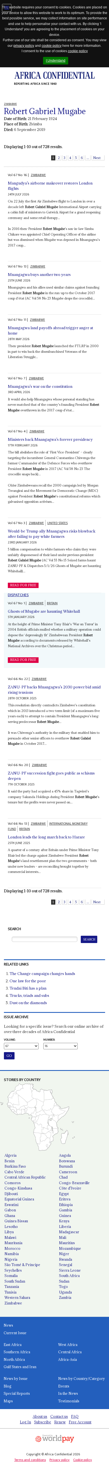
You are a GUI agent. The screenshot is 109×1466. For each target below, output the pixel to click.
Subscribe (42, 1422)
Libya (9, 1232)
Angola (65, 1155)
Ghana (9, 1215)
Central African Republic (25, 1177)
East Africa (13, 1344)
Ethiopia (66, 1204)
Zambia (65, 1297)
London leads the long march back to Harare (46, 837)
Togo (63, 1286)
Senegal (65, 1264)
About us (40, 1416)
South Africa (69, 1275)
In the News (68, 1393)
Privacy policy (59, 1460)
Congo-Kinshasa (18, 1188)
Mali (62, 1237)
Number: (49, 1039)
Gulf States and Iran (20, 1366)
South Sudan (14, 1281)
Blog (7, 1386)
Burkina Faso (15, 1166)
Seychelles (13, 1270)
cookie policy (51, 46)
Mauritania (13, 1243)
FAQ (75, 1416)
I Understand (55, 61)
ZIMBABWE (38, 175)
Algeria (10, 1155)
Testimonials (68, 1401)
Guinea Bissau (16, 1221)
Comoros (12, 1183)
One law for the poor (28, 980)
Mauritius (67, 1243)
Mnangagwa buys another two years (39, 274)
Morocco (12, 1248)
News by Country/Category (81, 1378)
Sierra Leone (70, 1270)
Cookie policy (82, 1460)
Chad (63, 1177)
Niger (64, 1253)
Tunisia (10, 1292)
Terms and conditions (30, 1460)
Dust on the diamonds (28, 1002)
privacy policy (23, 46)
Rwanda (65, 1259)
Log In (25, 1422)
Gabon (10, 1210)
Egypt (64, 1193)
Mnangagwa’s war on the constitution (40, 386)
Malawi (10, 1237)
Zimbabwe (13, 1303)
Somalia (11, 1275)
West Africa (67, 1344)
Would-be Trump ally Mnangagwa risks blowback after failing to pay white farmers (51, 534)
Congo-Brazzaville (74, 1183)
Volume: (10, 1039)
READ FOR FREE (23, 585)
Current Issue (15, 1333)
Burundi (66, 1166)
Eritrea (64, 1199)
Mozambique (70, 1248)
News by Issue (16, 1378)
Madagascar (69, 1232)
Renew (60, 1422)
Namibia (11, 1253)
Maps (8, 1401)
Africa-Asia (67, 1359)
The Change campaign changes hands (42, 973)
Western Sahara (17, 1297)
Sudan (64, 1281)
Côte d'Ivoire (70, 1188)
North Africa (14, 1359)
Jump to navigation (6, 8)
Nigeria (10, 1259)
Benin (9, 1161)
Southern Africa (17, 1352)
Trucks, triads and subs (29, 995)
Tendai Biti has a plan (28, 988)
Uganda (65, 1292)
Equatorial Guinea (19, 1199)
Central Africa (70, 1352)
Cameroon (68, 1172)
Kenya (64, 1221)
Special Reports (17, 1393)
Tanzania (11, 1286)
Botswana (67, 1161)
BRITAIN (52, 603)
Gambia (65, 1210)
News (8, 1325)
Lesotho (11, 1226)
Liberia (65, 1226)
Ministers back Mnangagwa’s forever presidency (50, 439)
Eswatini (11, 1204)
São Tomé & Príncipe (22, 1264)
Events (63, 1386)
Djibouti (11, 1193)
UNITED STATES (57, 523)
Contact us (59, 1416)
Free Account (80, 1422)
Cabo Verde (14, 1172)
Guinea (65, 1215)
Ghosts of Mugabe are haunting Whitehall (44, 611)
